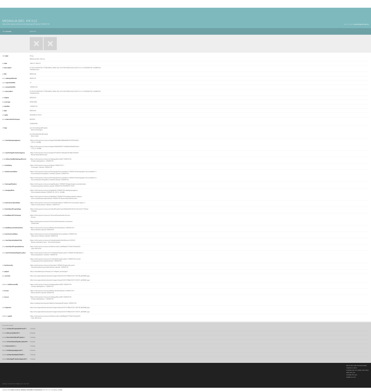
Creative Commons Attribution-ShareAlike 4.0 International (26, 390)
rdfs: (6, 31)
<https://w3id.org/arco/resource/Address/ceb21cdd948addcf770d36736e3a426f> (55, 247)
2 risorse (32, 333)
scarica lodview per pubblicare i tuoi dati (15, 383)
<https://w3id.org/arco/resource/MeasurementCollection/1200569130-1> (52, 228)
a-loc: (12, 240)
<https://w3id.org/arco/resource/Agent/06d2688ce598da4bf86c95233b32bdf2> (54, 141)
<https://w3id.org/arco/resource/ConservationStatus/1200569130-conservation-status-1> (57, 203)
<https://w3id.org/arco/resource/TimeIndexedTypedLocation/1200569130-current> (55, 260)
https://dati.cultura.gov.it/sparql (358, 365)
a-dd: (11, 203)
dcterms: (10, 284)
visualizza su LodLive (351, 368)
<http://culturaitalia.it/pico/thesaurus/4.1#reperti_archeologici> (49, 271)
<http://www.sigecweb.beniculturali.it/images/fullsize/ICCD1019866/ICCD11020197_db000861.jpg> (60, 280)
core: (7, 91)
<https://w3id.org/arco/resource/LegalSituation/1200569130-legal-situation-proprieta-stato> (58, 185)
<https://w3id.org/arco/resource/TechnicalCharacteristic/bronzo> (50, 216)
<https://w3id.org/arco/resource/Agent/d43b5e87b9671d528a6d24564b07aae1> (55, 147)
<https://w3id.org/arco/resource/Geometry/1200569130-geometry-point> (52, 266)
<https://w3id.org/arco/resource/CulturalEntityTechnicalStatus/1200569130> (53, 235)
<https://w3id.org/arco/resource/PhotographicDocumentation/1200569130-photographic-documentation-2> (63, 178)
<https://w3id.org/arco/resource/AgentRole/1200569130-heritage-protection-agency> (56, 197)
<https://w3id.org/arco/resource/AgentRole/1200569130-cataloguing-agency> (54, 191)
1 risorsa (32, 328)
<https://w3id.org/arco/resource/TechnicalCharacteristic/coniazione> (51, 222)
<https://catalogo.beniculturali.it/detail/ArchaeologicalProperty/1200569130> (53, 303)
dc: (4, 63)
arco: (9, 78)
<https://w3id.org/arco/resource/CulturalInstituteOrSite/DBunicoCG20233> (53, 241)
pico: (11, 119)
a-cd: (7, 165)
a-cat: (14, 159)
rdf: (4, 128)
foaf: (6, 307)
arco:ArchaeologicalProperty (38, 129)
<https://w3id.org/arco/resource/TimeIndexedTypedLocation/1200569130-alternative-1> (57, 254)
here (61, 390)
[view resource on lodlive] (368, 12)
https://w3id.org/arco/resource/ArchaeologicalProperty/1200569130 (25, 24)
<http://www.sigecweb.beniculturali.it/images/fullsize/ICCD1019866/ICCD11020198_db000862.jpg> (60, 276)
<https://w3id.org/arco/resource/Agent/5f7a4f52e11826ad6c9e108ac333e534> (54, 153)
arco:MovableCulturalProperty (39, 135)
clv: (7, 265)
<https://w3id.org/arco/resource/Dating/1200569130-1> (47, 166)
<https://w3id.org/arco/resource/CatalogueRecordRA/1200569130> (51, 160)
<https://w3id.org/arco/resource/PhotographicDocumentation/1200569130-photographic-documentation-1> (63, 172)
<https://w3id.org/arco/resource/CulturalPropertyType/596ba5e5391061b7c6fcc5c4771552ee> (59, 210)
